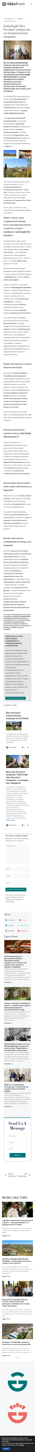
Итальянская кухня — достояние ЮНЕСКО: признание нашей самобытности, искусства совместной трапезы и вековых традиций (15, 961)
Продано (20, 19)
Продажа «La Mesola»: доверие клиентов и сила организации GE (16, 1343)
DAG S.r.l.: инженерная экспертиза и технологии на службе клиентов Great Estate (16, 1087)
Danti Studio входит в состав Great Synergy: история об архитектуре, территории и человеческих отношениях (17, 1047)
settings (21, 1445)
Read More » (8, 982)
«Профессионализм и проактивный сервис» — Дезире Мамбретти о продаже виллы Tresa (17, 1222)
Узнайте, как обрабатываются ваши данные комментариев (14, 899)
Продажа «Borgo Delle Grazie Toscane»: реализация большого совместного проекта (16, 1261)
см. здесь (27, 504)
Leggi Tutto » (6, 1235)
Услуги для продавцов (15, 698)
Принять (6, 1449)
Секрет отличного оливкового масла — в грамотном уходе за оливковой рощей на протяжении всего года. (17, 1006)
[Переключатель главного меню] (31, 4)
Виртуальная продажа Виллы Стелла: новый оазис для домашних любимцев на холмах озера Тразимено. (16, 1302)
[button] (10, 920)
